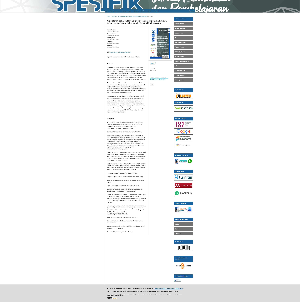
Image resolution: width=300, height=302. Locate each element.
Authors (177, 229)
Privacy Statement (180, 75)
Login (194, 1)
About (149, 11)
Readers (177, 224)
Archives (143, 11)
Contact (157, 11)
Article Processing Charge (182, 61)
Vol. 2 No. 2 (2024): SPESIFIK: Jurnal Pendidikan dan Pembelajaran (133, 16)
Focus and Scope (179, 47)
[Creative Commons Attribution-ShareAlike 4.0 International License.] (109, 299)
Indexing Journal (179, 80)
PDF (153, 63)
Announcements (126, 11)
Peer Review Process (180, 42)
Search (192, 11)
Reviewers (177, 37)
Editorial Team (179, 33)
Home (106, 11)
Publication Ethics (180, 52)
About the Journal (114, 11)
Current (136, 11)
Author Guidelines (180, 28)
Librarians (177, 233)
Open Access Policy (180, 70)
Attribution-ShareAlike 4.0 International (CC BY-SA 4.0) (168, 288)
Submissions (178, 66)
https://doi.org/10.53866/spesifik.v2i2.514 (120, 52)
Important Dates (179, 56)
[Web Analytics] (177, 281)
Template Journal (179, 23)
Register (189, 1)
